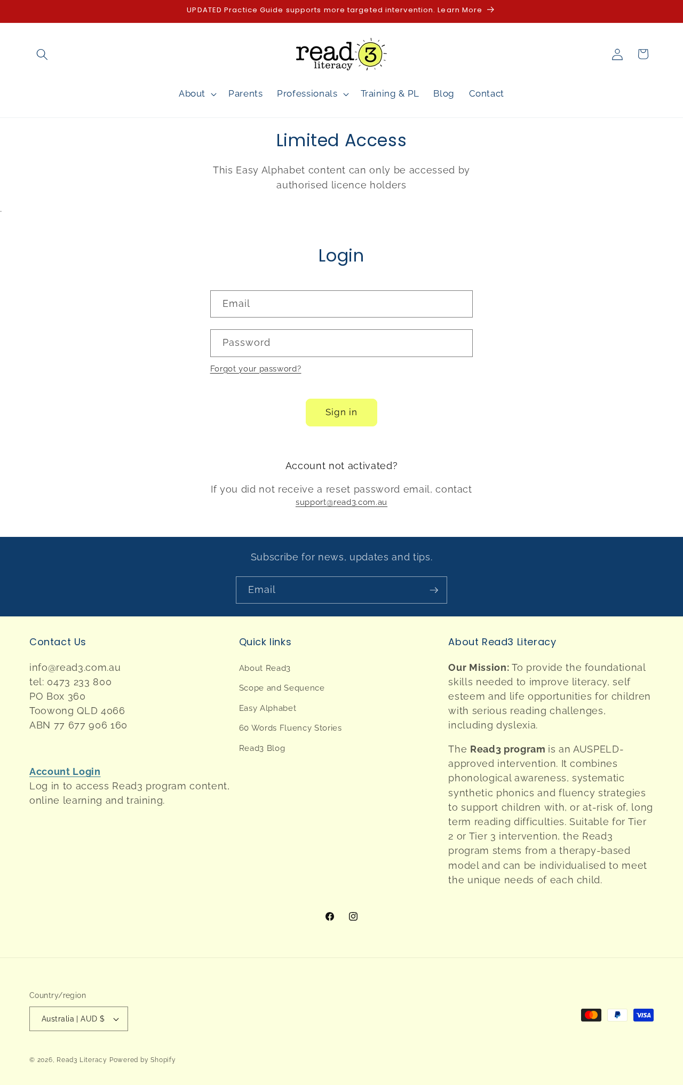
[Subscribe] (434, 590)
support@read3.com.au (341, 502)
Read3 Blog (262, 748)
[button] (42, 54)
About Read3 (265, 668)
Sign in (341, 412)
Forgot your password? (255, 369)
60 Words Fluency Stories (290, 728)
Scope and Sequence (282, 688)
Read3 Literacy (82, 1060)
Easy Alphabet (268, 708)
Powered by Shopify (142, 1060)
